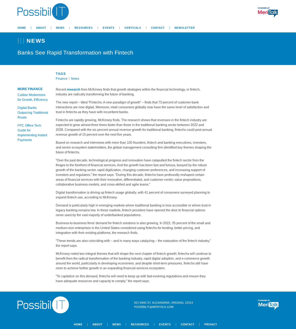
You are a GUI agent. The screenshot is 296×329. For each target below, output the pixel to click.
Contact (158, 27)
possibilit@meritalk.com (154, 306)
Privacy (210, 324)
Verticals (132, 27)
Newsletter (185, 27)
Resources (84, 27)
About (41, 27)
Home (22, 27)
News (60, 27)
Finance (61, 78)
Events (109, 27)
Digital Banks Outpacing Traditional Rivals (33, 112)
